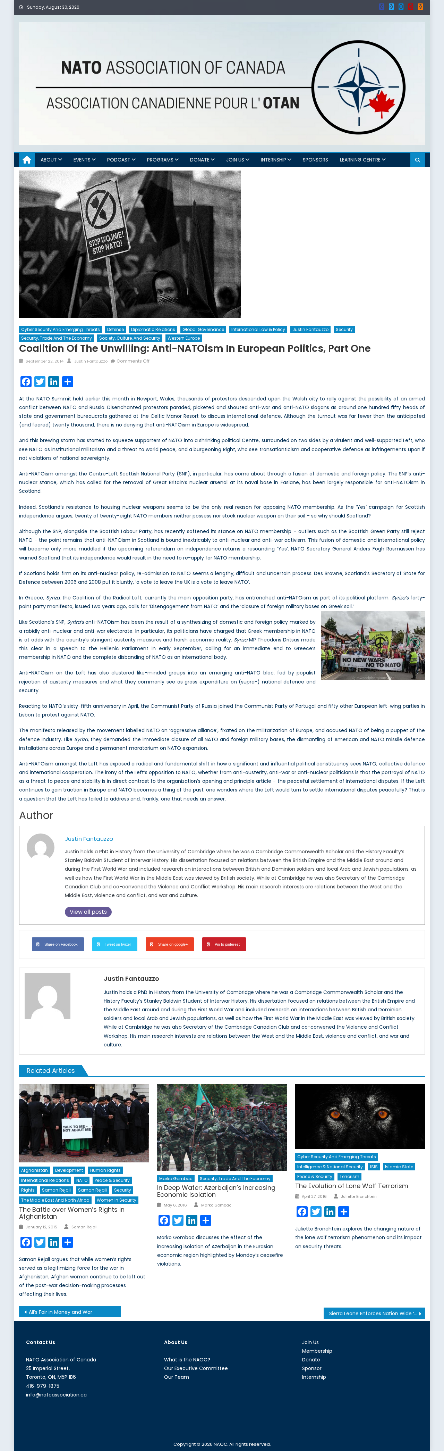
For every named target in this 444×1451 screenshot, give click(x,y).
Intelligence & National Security (330, 1167)
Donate (200, 159)
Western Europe (184, 338)
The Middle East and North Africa (55, 1200)
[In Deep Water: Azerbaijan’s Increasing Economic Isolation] (222, 1127)
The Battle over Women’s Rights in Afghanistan (72, 1213)
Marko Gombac (176, 1178)
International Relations (45, 1180)
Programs (160, 159)
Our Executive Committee (196, 1368)
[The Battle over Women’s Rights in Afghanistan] (84, 1123)
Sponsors (315, 159)
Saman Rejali (56, 1190)
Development (69, 1170)
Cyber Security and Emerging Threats (60, 329)
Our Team (176, 1377)
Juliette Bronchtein (359, 1196)
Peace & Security (112, 1180)
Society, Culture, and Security (129, 338)
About (49, 159)
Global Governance (203, 329)
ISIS (374, 1167)
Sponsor (312, 1368)
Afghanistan (34, 1170)
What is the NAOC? (187, 1359)
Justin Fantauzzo (310, 329)
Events (82, 159)
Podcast (118, 159)
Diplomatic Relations (153, 329)
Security (344, 329)
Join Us (235, 159)
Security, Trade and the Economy (56, 338)
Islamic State (399, 1167)
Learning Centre (360, 159)
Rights (28, 1190)
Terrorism (349, 1176)
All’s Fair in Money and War (60, 1312)
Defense (115, 329)
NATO (81, 1180)
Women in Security (116, 1200)
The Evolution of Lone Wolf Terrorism (351, 1185)
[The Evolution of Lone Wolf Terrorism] (360, 1116)
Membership (317, 1351)
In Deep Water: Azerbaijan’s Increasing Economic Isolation (216, 1191)
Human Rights (105, 1170)
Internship (273, 159)
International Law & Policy (258, 329)
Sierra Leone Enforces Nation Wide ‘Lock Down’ (377, 1313)
